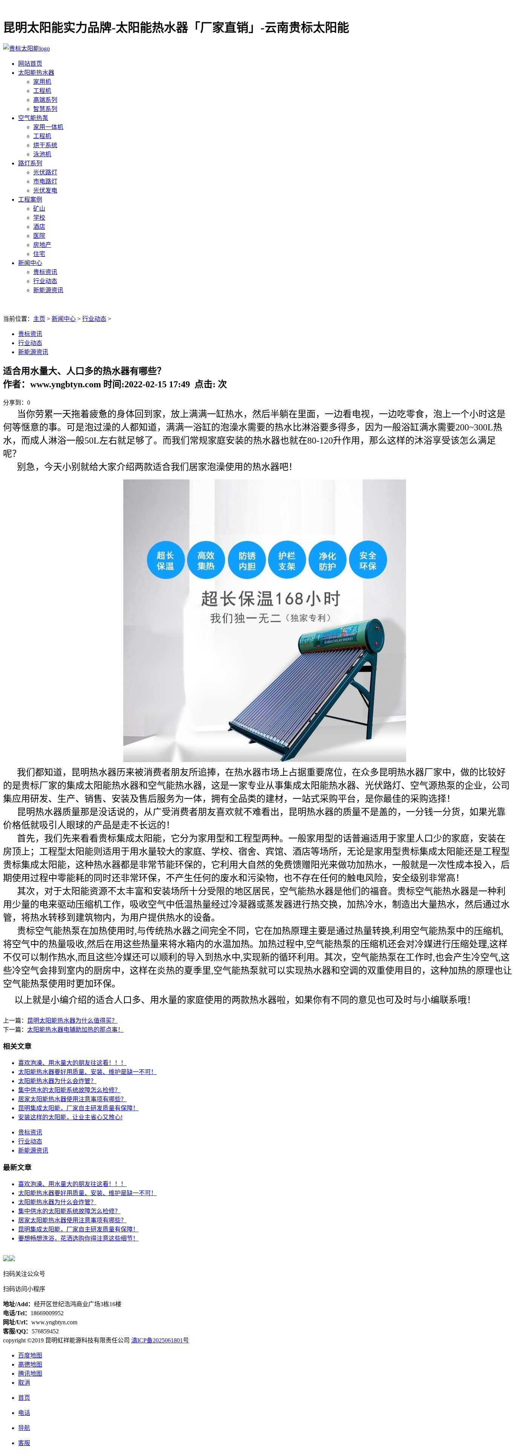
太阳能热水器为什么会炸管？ (57, 1081)
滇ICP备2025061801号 (160, 1340)
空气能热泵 (33, 118)
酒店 (39, 226)
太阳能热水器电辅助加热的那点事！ (75, 1029)
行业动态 (45, 281)
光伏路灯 (45, 172)
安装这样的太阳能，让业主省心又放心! (70, 1117)
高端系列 (45, 100)
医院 (39, 236)
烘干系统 (45, 145)
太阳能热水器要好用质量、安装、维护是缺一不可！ (87, 1072)
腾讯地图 (30, 1373)
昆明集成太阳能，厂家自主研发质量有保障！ (78, 1108)
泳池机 (42, 154)
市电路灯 (45, 181)
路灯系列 (30, 163)
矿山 (39, 208)
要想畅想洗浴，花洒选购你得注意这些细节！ (78, 1238)
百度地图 (30, 1355)
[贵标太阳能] (26, 48)
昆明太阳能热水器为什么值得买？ (72, 1020)
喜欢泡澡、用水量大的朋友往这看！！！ (72, 1063)
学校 (39, 217)
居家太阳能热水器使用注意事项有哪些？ (72, 1099)
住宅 (39, 254)
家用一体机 (48, 127)
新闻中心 (30, 263)
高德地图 (30, 1364)
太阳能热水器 (36, 72)
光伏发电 (45, 190)
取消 (24, 1382)
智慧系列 (45, 109)
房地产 (42, 245)
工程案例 (30, 199)
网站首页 (30, 63)
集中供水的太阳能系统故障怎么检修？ (69, 1090)
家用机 (42, 82)
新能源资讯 (48, 290)
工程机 (42, 91)
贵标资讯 (45, 272)
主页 (39, 319)
